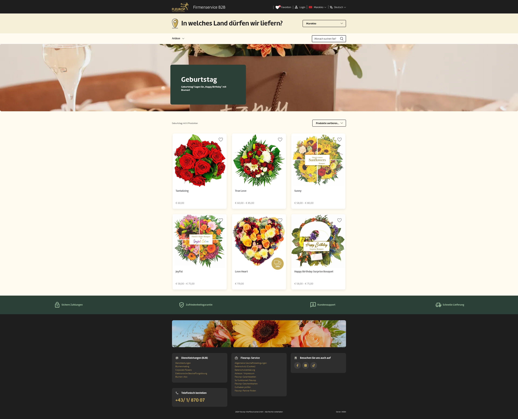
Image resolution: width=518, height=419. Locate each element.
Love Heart (241, 271)
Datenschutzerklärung (245, 370)
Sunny (297, 191)
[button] (178, 38)
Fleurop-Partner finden (245, 390)
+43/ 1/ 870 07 (190, 400)
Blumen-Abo (181, 377)
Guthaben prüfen (243, 387)
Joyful (179, 271)
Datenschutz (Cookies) (245, 366)
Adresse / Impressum (244, 373)
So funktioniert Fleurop (245, 380)
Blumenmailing (182, 366)
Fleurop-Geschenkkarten (246, 383)
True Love (240, 191)
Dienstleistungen (183, 363)
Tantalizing (182, 191)
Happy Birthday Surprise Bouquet (313, 271)
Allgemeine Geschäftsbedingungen (251, 363)
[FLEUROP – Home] (180, 7)
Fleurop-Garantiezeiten (245, 377)
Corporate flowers (183, 370)
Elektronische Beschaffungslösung (191, 373)
